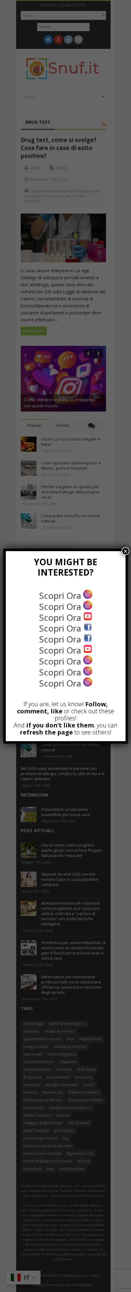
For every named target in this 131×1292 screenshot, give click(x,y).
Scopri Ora (61, 595)
